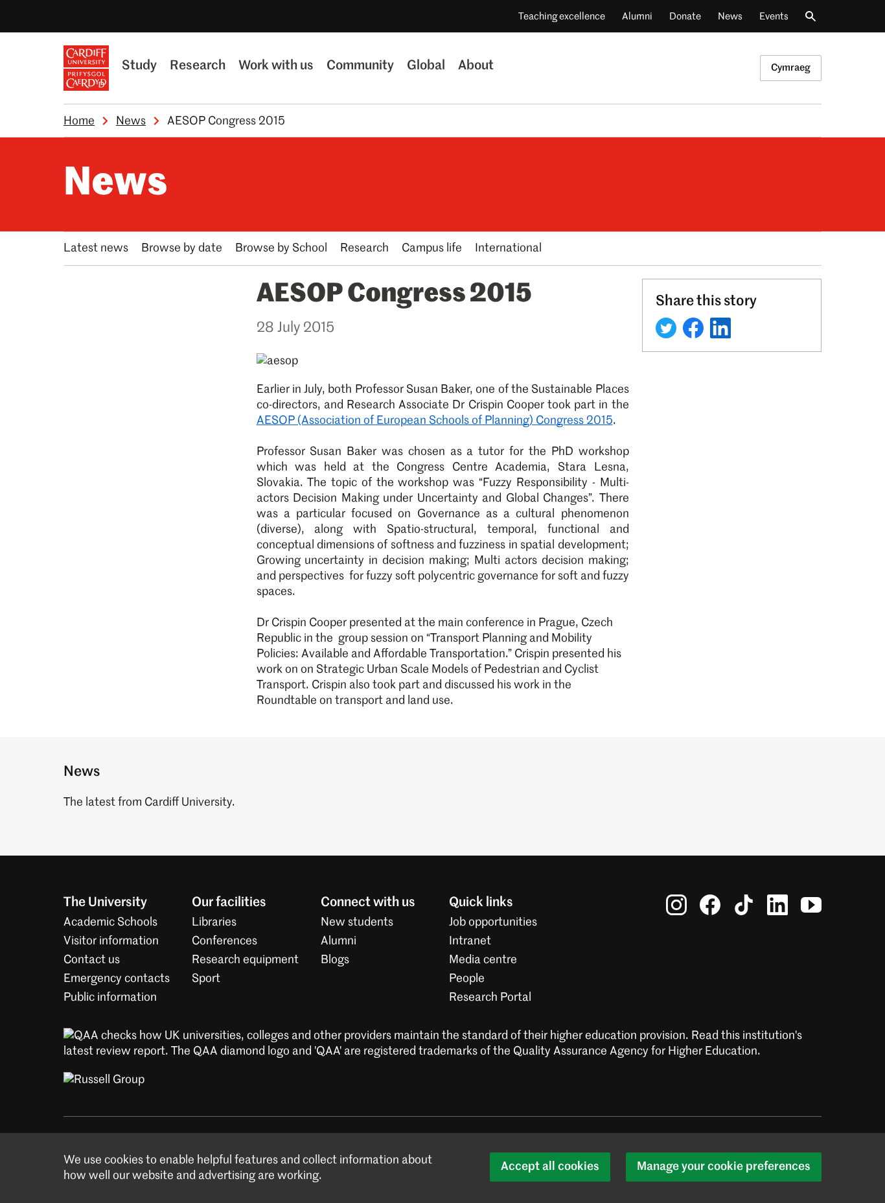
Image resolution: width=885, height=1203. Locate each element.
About (476, 66)
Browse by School (281, 248)
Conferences (224, 941)
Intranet (470, 941)
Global (426, 66)
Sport (206, 979)
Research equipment (245, 960)
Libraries (214, 922)
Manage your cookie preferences (723, 1167)
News (730, 16)
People (467, 979)
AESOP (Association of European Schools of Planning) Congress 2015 (435, 420)
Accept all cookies (550, 1167)
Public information (110, 997)
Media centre (483, 960)
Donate (685, 16)
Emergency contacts (116, 979)
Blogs (335, 960)
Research (197, 66)
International (508, 248)
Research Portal (490, 997)
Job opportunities (493, 922)
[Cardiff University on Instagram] (676, 905)
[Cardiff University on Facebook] (710, 905)
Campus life (432, 248)
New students (357, 922)
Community (360, 66)
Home (79, 121)
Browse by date (181, 248)
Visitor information (111, 941)
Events (773, 16)
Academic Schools (110, 922)
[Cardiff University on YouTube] (811, 905)
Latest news (95, 248)
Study (139, 66)
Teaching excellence (561, 16)
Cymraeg (790, 68)
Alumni (637, 16)
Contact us (91, 960)
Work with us (276, 66)
